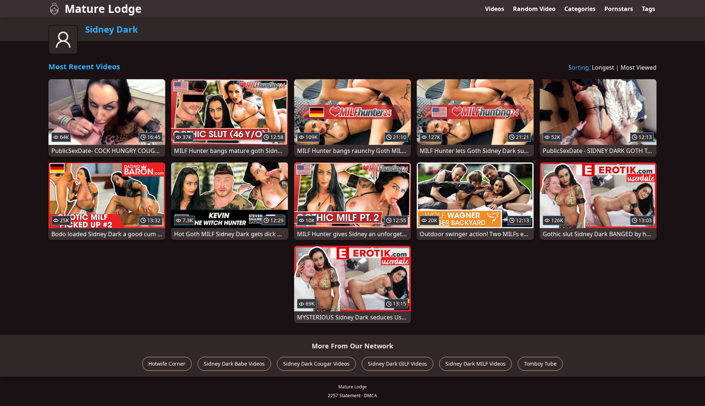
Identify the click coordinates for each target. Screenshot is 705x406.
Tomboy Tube (540, 363)
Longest (603, 67)
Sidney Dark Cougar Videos (316, 363)
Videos (494, 9)
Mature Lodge (103, 8)
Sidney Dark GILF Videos (397, 363)
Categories (580, 9)
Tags (648, 9)
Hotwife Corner (166, 363)
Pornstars (618, 9)
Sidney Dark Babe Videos (234, 363)
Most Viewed (639, 67)
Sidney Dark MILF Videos (475, 363)
